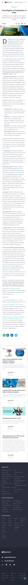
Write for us (13, 577)
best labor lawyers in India (12, 288)
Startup (9, 521)
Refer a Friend (5, 577)
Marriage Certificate (6, 501)
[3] (3, 317)
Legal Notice (17, 478)
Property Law (4, 520)
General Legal (3, 528)
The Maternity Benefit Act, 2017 (11, 300)
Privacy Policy (22, 575)
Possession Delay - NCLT (18, 473)
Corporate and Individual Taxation (4, 535)
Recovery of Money (4, 524)
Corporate (22, 521)
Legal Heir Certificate (17, 509)
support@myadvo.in (10, 557)
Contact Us (13, 573)
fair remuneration (20, 56)
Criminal (10, 523)
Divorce (9, 518)
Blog (12, 575)
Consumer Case (5, 491)
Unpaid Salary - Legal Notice (6, 484)
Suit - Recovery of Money (18, 490)
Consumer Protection (16, 524)
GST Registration (17, 507)
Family (15, 518)
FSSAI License (5, 511)
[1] (3, 300)
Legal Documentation (7, 493)
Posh (15, 487)
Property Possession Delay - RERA (6, 471)
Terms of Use (22, 573)
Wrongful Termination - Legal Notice (19, 482)
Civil (21, 523)
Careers (13, 580)
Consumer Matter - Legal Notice (7, 488)
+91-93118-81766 (9, 561)
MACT (15, 470)
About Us (4, 573)
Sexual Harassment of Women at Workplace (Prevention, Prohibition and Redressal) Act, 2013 (13, 269)
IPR (15, 521)
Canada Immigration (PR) (20, 485)
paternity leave (11, 185)
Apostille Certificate (6, 474)
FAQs (3, 580)
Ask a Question (5, 575)
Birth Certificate (16, 505)
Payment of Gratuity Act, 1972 (14, 194)
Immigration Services (17, 528)
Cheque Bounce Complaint (5, 480)
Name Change (5, 503)
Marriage (10, 525)
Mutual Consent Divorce (7, 476)
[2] (3, 304)
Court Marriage (16, 501)
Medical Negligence (6, 505)
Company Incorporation (5, 508)
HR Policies (13, 144)
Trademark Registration (19, 476)
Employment (14, 7)
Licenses (22, 525)
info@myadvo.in (19, 292)
